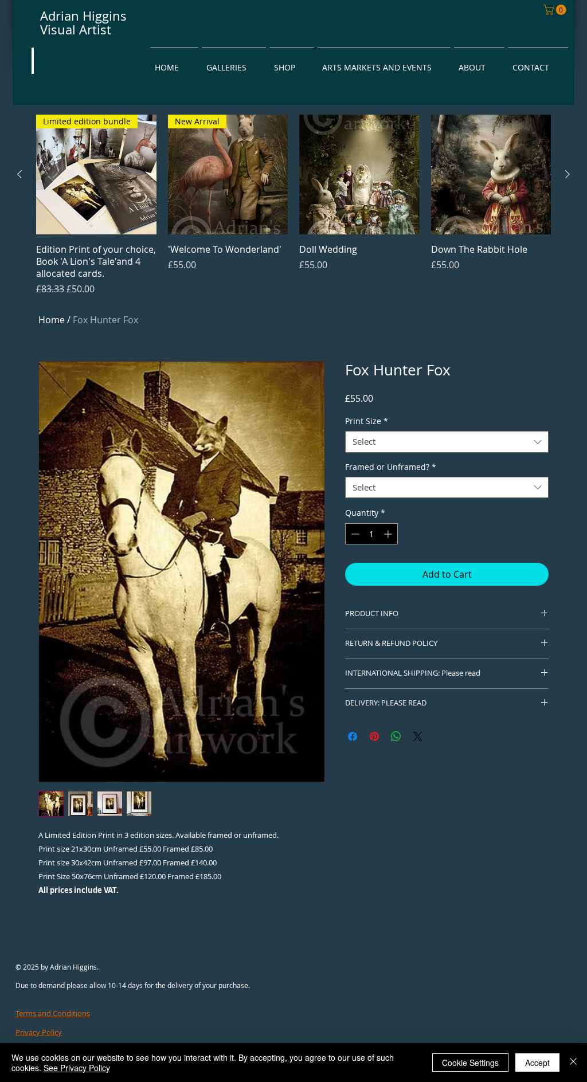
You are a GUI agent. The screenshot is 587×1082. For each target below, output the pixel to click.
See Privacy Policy (77, 1067)
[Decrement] (354, 534)
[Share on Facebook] (352, 736)
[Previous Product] (19, 174)
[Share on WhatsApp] (396, 736)
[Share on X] (418, 736)
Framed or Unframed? (390, 467)
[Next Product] (567, 174)
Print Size (366, 421)
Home (51, 319)
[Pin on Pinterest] (374, 736)
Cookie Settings (470, 1062)
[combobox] (447, 442)
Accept (537, 1062)
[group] (293, 205)
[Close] (573, 1062)
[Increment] (389, 534)
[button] (556, 10)
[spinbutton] (371, 534)
